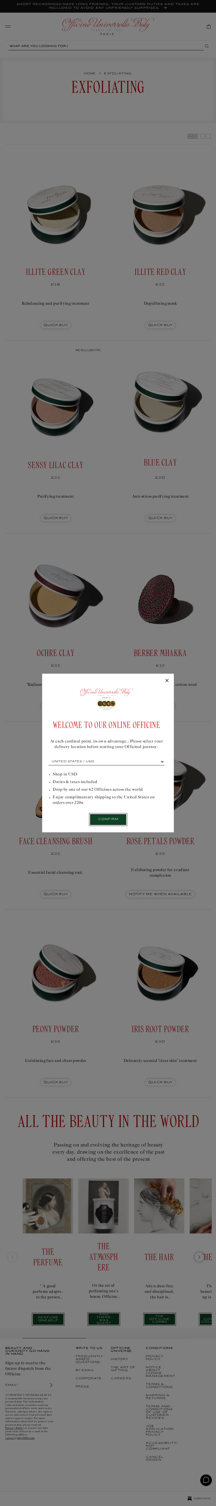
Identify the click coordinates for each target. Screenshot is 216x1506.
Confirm (108, 819)
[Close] (167, 681)
